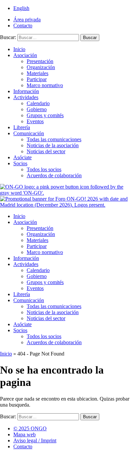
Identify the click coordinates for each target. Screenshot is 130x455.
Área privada (27, 19)
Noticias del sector (46, 151)
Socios (20, 163)
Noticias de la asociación (53, 145)
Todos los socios (44, 169)
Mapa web (24, 434)
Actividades (25, 97)
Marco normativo (45, 85)
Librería (21, 127)
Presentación (40, 61)
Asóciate (22, 157)
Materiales (37, 73)
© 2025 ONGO (30, 428)
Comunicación (28, 133)
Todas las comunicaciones (54, 139)
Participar (37, 79)
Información (26, 91)
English (21, 8)
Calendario (38, 103)
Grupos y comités (45, 115)
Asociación (25, 55)
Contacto (22, 25)
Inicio (19, 49)
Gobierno (37, 109)
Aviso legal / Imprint (34, 440)
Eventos (35, 121)
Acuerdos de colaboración (54, 175)
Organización (41, 67)
